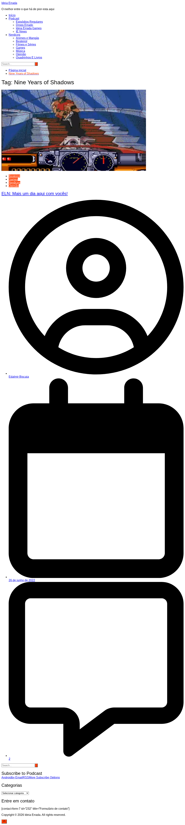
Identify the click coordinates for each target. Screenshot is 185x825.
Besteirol (21, 41)
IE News (21, 31)
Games (20, 47)
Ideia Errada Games (29, 28)
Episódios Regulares (29, 21)
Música (20, 51)
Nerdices (14, 34)
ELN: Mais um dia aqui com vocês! (34, 193)
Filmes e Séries (26, 44)
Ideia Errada (9, 3)
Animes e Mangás (27, 38)
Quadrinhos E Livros (29, 57)
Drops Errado (24, 25)
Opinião (21, 54)
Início (12, 15)
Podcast (14, 18)
